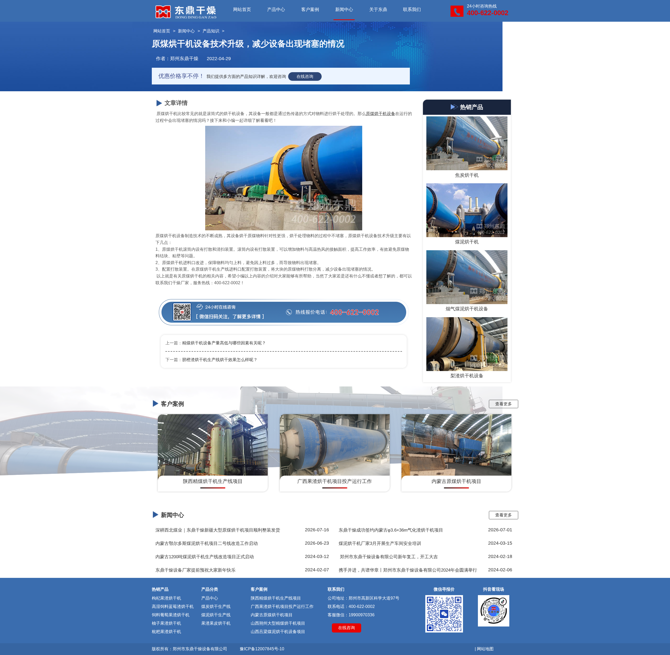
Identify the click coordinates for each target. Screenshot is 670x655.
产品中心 (276, 9)
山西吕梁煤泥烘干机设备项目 (278, 631)
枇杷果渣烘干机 (166, 631)
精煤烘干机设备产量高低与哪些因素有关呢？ (224, 343)
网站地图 (485, 649)
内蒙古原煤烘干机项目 (272, 615)
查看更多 (503, 404)
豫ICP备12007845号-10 (262, 649)
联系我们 (412, 9)
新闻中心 (344, 9)
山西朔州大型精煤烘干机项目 (278, 623)
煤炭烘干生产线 (216, 606)
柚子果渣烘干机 (166, 623)
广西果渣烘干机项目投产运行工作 (282, 606)
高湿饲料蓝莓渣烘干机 (173, 606)
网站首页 (242, 9)
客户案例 (310, 9)
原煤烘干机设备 (380, 113)
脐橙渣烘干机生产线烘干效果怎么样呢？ (220, 359)
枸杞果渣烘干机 (166, 598)
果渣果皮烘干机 (216, 623)
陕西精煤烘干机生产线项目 (276, 598)
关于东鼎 (378, 9)
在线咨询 (305, 76)
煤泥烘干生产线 (216, 615)
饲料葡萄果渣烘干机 (170, 615)
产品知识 (211, 31)
